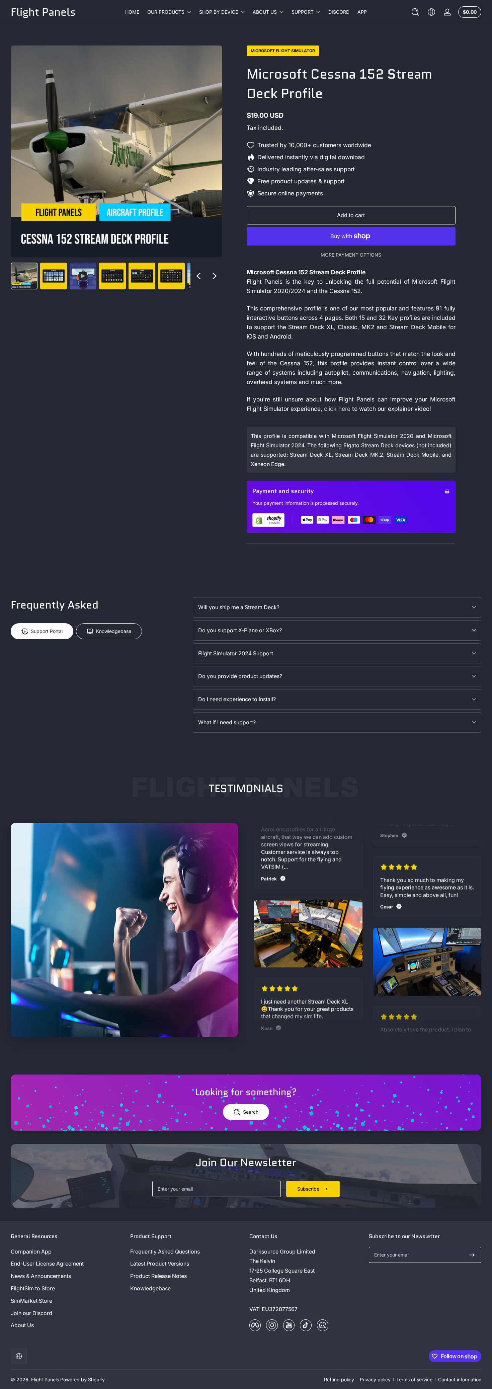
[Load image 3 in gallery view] (112, 276)
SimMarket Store (31, 1300)
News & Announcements (41, 1276)
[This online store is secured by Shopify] (268, 520)
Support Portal (47, 631)
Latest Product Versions (159, 1263)
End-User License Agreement (47, 1263)
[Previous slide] (198, 276)
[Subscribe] (472, 1255)
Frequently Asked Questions (165, 1251)
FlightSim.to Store (33, 1288)
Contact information (459, 1379)
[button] (415, 12)
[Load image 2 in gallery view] (53, 276)
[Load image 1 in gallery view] (24, 276)
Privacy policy (375, 1379)
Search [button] (250, 1112)
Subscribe (308, 1189)
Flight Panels (45, 1379)
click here (337, 408)
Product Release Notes (158, 1276)
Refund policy (339, 1379)
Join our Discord (31, 1313)
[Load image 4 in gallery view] (142, 276)
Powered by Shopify (82, 1379)
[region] (117, 167)
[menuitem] (67, 1252)
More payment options (351, 255)
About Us (22, 1325)
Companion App (31, 1251)
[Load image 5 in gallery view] (171, 276)
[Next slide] (215, 276)
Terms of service (414, 1379)
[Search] (415, 12)
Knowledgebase (113, 631)
